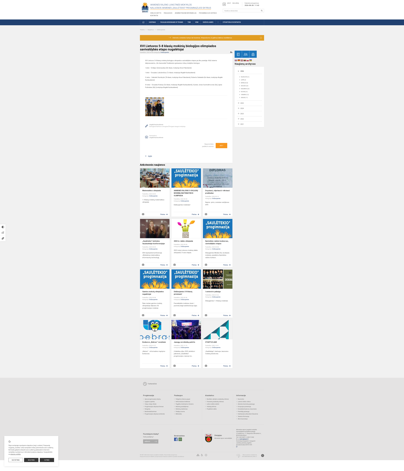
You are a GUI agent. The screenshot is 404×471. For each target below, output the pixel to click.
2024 (242, 108)
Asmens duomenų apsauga (246, 404)
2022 (242, 119)
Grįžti (150, 156)
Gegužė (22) (244, 86)
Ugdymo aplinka (150, 401)
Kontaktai (154, 15)
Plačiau (162, 214)
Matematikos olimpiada (151, 191)
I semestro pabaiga (213, 292)
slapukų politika (15, 454)
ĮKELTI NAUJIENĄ (233, 3)
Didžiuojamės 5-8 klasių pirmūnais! (183, 293)
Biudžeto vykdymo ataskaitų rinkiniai (218, 399)
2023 (242, 114)
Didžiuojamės (161, 30)
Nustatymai (16, 460)
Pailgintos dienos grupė (183, 399)
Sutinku (46, 460)
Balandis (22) (245, 88)
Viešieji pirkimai (211, 406)
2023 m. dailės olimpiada (183, 241)
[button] (143, 22)
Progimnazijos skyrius (208, 13)
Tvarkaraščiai (152, 384)
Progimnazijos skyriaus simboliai (155, 414)
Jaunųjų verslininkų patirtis (184, 342)
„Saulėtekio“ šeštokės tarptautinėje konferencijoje (153, 242)
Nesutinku (31, 460)
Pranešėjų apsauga (243, 411)
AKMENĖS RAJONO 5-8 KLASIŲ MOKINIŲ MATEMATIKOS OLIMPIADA (186, 193)
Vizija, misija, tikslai (150, 404)
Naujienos (151, 30)
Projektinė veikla (212, 409)
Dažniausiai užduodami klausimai (248, 414)
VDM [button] (196, 22)
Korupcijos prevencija (244, 406)
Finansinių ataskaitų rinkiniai (215, 401)
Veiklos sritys (155, 13)
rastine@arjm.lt (243, 439)
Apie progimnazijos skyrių (153, 399)
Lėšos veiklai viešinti (213, 404)
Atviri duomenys (243, 419)
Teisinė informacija (243, 416)
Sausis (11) (244, 97)
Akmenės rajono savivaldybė (223, 438)
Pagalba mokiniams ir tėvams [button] (171, 22)
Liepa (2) (243, 80)
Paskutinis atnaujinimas (252, 4)
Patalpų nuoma (180, 411)
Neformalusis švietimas (183, 401)
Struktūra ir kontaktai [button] (232, 22)
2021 (242, 124)
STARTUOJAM (211, 342)
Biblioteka (179, 414)
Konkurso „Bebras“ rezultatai (154, 342)
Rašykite (147, 441)
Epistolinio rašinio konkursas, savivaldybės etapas (217, 242)
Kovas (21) (244, 91)
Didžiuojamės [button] (208, 22)
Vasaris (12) (245, 94)
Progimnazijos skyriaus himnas (154, 406)
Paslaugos (168, 13)
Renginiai (147, 409)
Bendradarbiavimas (150, 411)
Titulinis (142, 30)
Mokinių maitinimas (181, 409)
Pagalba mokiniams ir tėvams (184, 404)
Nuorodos (241, 399)
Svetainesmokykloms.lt (249, 456)
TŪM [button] (189, 22)
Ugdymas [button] (152, 22)
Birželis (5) (244, 83)
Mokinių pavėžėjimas (182, 406)
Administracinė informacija (185, 13)
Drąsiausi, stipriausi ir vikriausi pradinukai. (217, 192)
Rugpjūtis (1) (245, 77)
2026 (242, 71)
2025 (242, 103)
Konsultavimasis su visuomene (247, 409)
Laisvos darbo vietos (244, 401)
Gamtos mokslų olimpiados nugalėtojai (153, 293)
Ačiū (221, 146)
